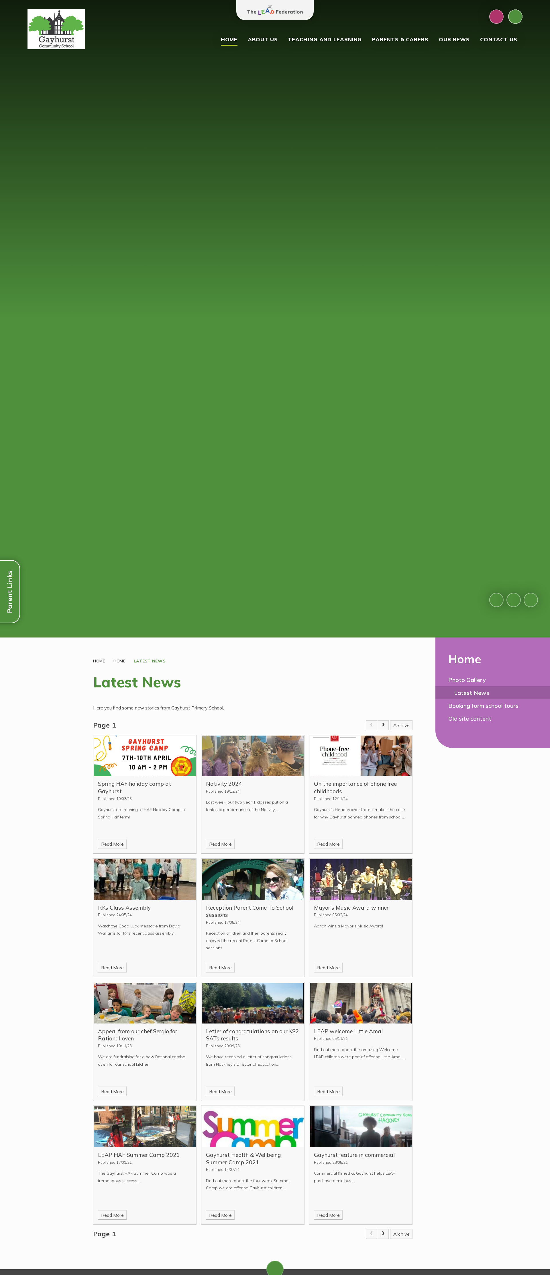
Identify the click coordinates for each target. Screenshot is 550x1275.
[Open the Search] (515, 16)
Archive (401, 725)
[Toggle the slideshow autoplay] (531, 600)
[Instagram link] (496, 16)
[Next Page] (383, 725)
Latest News (150, 661)
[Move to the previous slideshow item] (496, 600)
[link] (371, 725)
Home (99, 661)
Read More (112, 844)
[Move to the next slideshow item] (513, 600)
